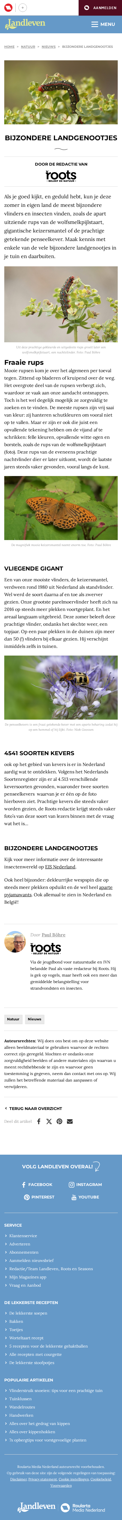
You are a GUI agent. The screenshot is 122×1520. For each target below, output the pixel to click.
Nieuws (49, 47)
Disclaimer (18, 1479)
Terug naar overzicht (35, 1108)
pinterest (42, 1197)
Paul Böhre (54, 935)
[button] (100, 8)
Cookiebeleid (101, 1479)
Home (9, 47)
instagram (89, 1184)
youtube (89, 1197)
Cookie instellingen (74, 1479)
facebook (40, 1184)
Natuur (28, 47)
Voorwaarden (61, 1485)
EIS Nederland (60, 867)
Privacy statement (42, 1479)
